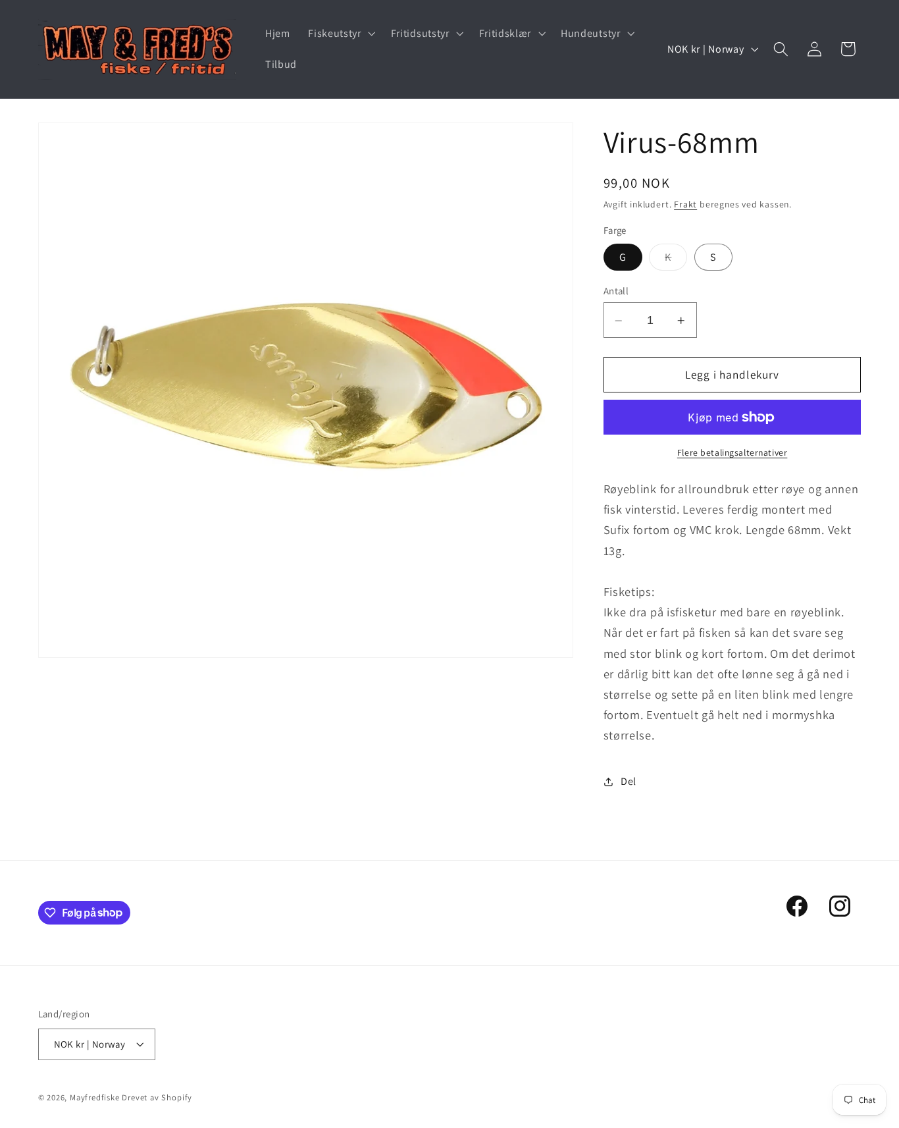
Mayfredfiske (95, 1097)
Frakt (685, 205)
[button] (340, 33)
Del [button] (628, 782)
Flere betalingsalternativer (732, 453)
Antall (616, 291)
